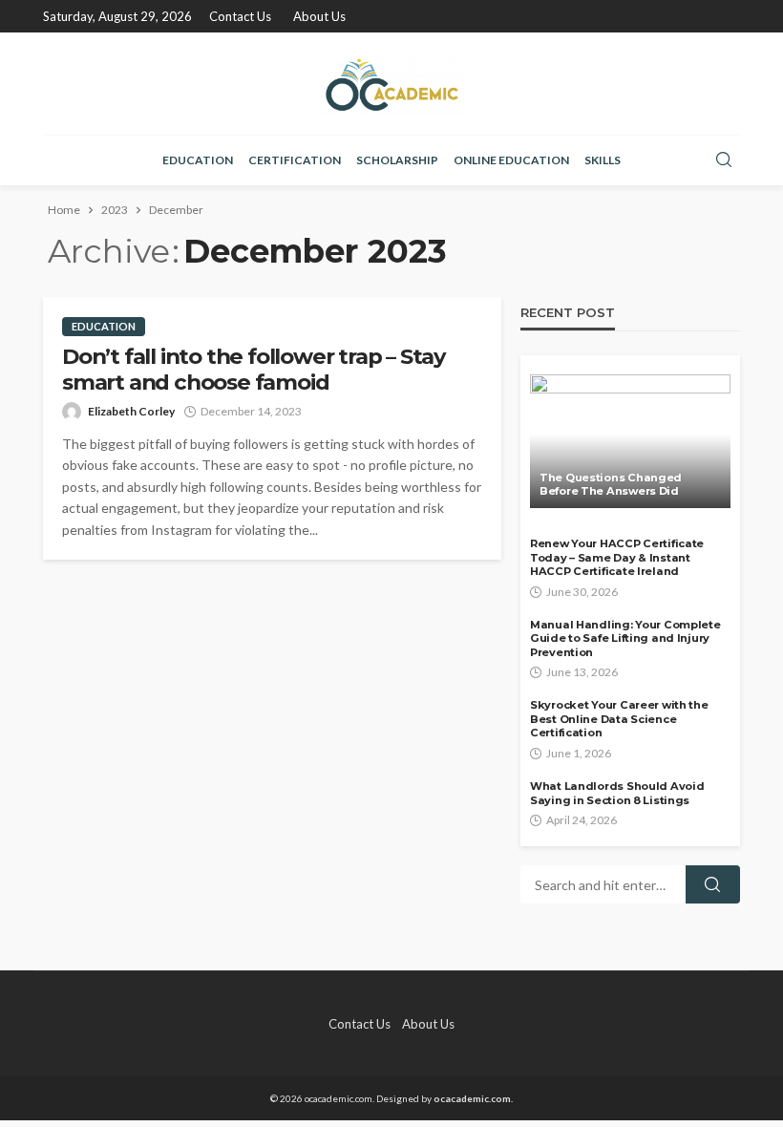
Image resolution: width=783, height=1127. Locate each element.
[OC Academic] (391, 84)
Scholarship (397, 160)
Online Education (511, 160)
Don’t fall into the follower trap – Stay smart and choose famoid (253, 369)
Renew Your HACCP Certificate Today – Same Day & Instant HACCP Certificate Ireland (617, 557)
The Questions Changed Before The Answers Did (611, 485)
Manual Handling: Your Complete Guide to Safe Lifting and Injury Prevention (625, 638)
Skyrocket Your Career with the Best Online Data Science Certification (619, 718)
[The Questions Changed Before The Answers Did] (630, 441)
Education (197, 160)
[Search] (724, 160)
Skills (602, 160)
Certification (294, 160)
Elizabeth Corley (131, 411)
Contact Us (240, 16)
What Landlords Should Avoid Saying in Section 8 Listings (617, 793)
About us (319, 16)
